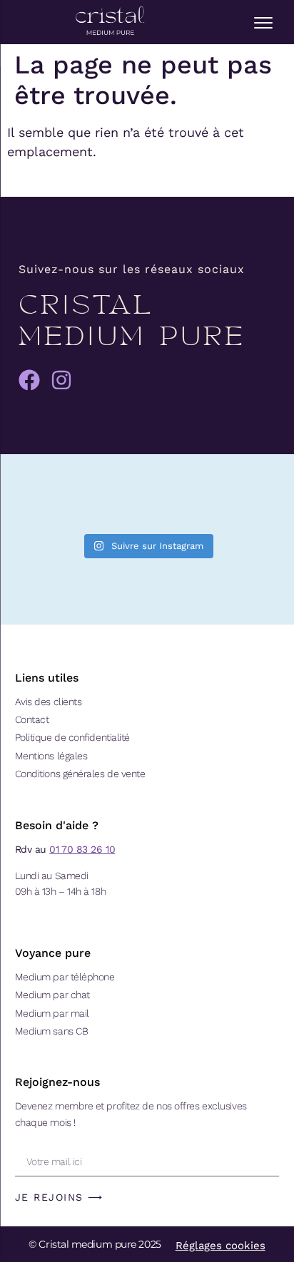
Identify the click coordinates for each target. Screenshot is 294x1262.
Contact (32, 719)
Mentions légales (51, 755)
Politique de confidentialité (72, 737)
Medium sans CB (51, 1031)
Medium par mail (52, 1013)
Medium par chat (52, 994)
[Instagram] (61, 380)
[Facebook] (29, 380)
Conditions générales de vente (80, 773)
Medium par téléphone (65, 977)
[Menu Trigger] (263, 22)
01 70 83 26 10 (82, 849)
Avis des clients (48, 701)
